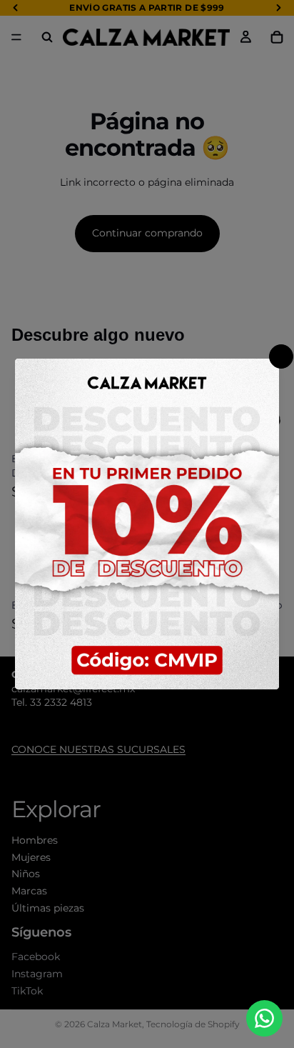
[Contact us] (264, 1018)
